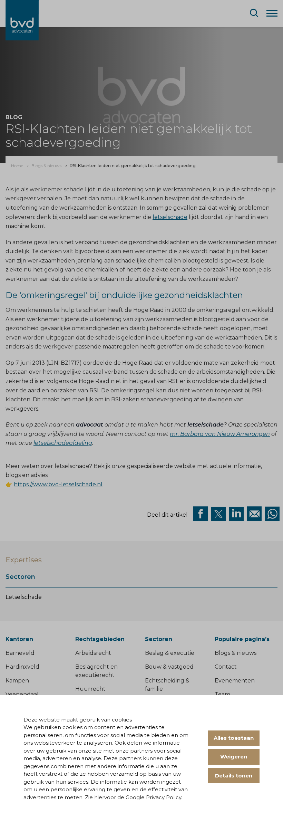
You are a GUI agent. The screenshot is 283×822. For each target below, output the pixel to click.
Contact (226, 666)
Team (222, 694)
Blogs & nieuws (235, 653)
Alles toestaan (234, 738)
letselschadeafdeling (62, 443)
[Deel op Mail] (254, 514)
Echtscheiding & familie (167, 684)
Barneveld (20, 653)
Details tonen (233, 775)
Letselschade (24, 597)
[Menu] (271, 12)
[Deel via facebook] (200, 514)
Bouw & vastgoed (169, 666)
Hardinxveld (22, 666)
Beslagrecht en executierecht (96, 670)
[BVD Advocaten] (22, 20)
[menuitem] (17, 166)
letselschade (170, 217)
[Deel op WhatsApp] (272, 514)
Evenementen (235, 680)
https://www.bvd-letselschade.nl (58, 484)
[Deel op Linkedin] (236, 514)
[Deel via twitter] (218, 514)
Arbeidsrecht (93, 653)
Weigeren (233, 756)
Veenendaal (22, 694)
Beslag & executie (169, 653)
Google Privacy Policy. (154, 797)
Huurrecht (90, 689)
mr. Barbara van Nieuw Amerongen (220, 434)
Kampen (17, 680)
